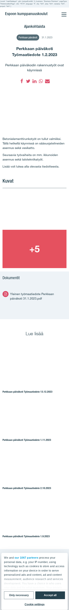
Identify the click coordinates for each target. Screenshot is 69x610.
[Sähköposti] (47, 81)
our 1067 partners (27, 557)
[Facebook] (22, 81)
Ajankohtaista (34, 26)
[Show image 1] (34, 210)
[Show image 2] (34, 249)
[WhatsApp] (41, 81)
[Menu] (63, 12)
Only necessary (19, 595)
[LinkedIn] (34, 81)
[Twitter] (28, 81)
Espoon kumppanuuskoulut (26, 13)
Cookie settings (35, 604)
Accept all (50, 595)
